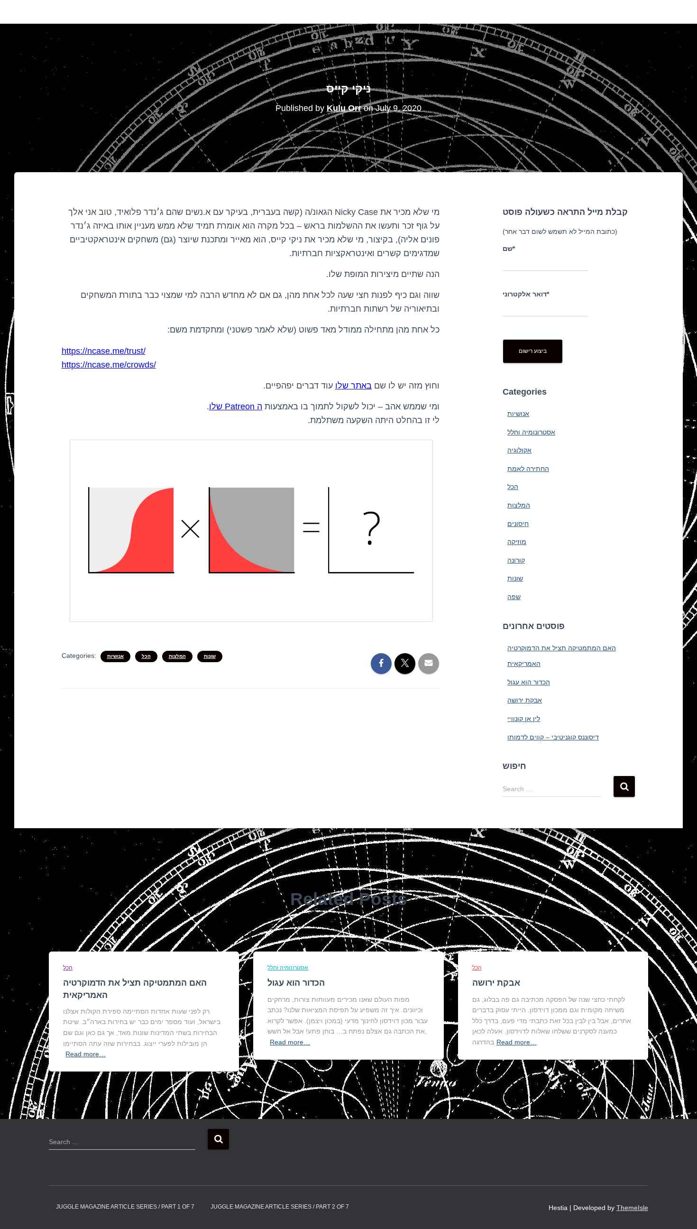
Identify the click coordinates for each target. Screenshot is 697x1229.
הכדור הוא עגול (528, 682)
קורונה (516, 560)
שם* (509, 248)
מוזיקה (516, 541)
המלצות (177, 656)
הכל (146, 656)
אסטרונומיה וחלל (531, 432)
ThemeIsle (632, 1207)
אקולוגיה (519, 450)
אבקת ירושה (524, 700)
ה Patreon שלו (235, 406)
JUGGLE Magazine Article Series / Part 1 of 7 (125, 1206)
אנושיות (115, 656)
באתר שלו (353, 385)
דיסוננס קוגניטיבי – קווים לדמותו (553, 737)
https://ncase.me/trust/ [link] (104, 351)
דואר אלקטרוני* (526, 294)
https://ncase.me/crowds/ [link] (109, 365)
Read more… (85, 1054)
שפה (514, 597)
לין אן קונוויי (523, 718)
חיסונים (518, 523)
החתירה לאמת (528, 468)
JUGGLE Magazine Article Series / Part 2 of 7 (280, 1206)
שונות (210, 656)
